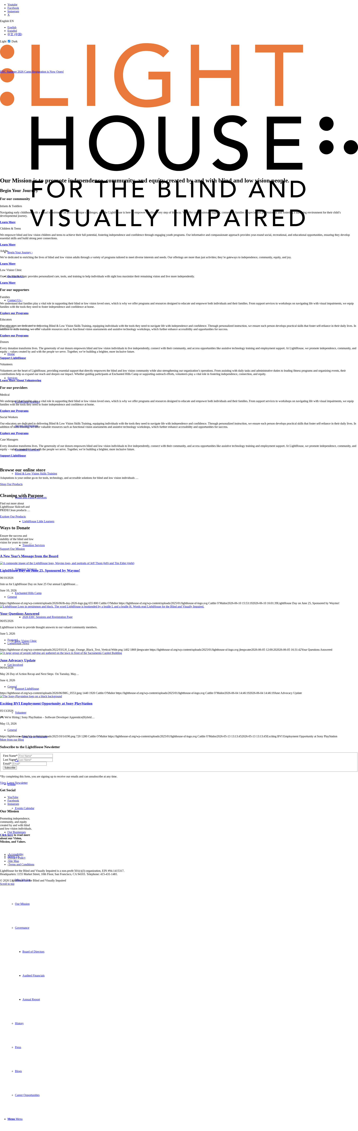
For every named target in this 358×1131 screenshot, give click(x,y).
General (12, 596)
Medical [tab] (5, 394)
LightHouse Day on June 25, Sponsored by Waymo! (40, 570)
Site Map (13, 861)
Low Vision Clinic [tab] (11, 270)
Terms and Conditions (20, 864)
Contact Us (14, 300)
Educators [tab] (6, 319)
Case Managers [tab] (9, 439)
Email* (7, 763)
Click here (6, 834)
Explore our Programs (14, 313)
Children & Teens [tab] (10, 228)
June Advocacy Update (17, 660)
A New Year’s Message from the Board (29, 556)
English (11, 27)
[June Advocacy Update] (61, 653)
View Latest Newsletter (14, 782)
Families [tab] (5, 297)
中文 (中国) (14, 34)
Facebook (13, 800)
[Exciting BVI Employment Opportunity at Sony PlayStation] (31, 696)
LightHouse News (18, 643)
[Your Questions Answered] (102, 606)
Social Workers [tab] (9, 417)
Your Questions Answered (19, 614)
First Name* (10, 755)
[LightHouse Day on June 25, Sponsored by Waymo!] (67, 563)
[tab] (179, 21)
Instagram (13, 803)
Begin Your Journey (20, 252)
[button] (22, 927)
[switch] (9, 41)
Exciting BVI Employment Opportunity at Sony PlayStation (46, 703)
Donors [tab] (4, 341)
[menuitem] (182, 975)
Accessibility (15, 854)
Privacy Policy (16, 857)
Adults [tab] (4, 250)
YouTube (12, 797)
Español (12, 30)
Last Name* (10, 759)
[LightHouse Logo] (179, 225)
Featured (12, 640)
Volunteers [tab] (6, 364)
